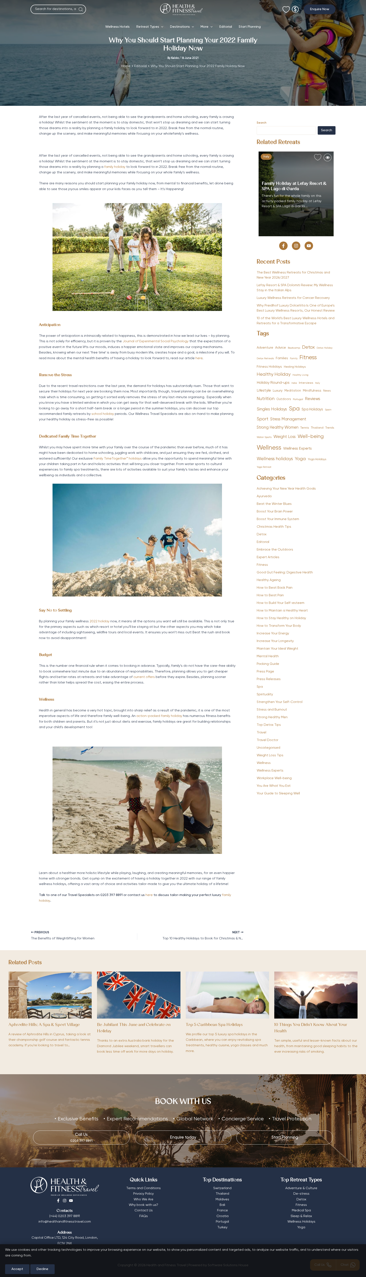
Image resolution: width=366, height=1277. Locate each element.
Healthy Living (300, 375)
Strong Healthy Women (277, 427)
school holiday (103, 414)
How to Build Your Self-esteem (280, 603)
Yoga (300, 459)
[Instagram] (65, 1200)
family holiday (114, 167)
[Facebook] (58, 1200)
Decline (42, 1269)
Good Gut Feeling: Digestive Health (285, 572)
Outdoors (283, 399)
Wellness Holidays (301, 1221)
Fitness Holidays (269, 367)
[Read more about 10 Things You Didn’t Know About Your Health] (316, 995)
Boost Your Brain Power (275, 511)
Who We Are (143, 1199)
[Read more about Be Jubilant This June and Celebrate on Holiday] (138, 995)
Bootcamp (294, 348)
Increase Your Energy (273, 633)
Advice (280, 347)
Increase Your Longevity (275, 641)
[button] (320, 9)
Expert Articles (268, 557)
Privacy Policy (143, 1194)
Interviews (306, 382)
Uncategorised (268, 748)
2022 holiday (100, 621)
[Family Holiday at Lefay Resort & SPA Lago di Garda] (296, 193)
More (204, 27)
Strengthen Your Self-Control (279, 702)
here (198, 358)
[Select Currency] (295, 7)
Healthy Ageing (269, 580)
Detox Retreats (265, 359)
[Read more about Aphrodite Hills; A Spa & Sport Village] (50, 995)
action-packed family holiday (159, 716)
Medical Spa (301, 1210)
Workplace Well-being (274, 778)
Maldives (222, 1199)
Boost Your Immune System (278, 519)
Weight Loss (284, 437)
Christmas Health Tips (274, 527)
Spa (294, 409)
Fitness (308, 357)
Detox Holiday (325, 348)
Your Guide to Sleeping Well (278, 793)
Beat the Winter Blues (274, 504)
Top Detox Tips (269, 725)
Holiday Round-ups (273, 383)
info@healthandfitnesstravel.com (65, 1221)
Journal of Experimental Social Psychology (156, 341)
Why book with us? (143, 1205)
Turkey (222, 1227)
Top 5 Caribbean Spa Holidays (214, 1025)
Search (261, 122)
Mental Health (268, 656)
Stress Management (288, 419)
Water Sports (264, 437)
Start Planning (250, 27)
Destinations (180, 27)
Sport (262, 419)
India (294, 383)
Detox (308, 347)
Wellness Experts (297, 448)
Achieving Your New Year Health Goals (286, 488)
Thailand (317, 427)
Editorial (225, 27)
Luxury (278, 390)
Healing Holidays (295, 366)
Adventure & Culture (301, 1188)
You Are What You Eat (274, 786)
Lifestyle (264, 390)
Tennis (304, 427)
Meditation (292, 390)
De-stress (301, 1194)
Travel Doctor (267, 740)
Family (294, 358)
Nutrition (265, 399)
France (222, 1210)
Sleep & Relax (301, 1216)
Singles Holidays (272, 409)
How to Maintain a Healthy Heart (282, 610)
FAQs (143, 1216)
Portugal (298, 399)
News (327, 390)
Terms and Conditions (143, 1188)
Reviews (312, 399)
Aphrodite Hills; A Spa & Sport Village (44, 1025)
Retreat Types (147, 27)
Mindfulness (312, 390)
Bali (222, 1205)
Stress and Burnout (272, 709)
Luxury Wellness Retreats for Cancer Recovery (294, 298)
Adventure (265, 347)
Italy (266, 156)
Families (282, 358)
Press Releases (269, 679)
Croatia (222, 1216)
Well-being (311, 436)
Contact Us (143, 1210)
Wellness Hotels (117, 27)
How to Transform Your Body (279, 626)
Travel (261, 732)
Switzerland (222, 1188)
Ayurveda (264, 496)
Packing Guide (268, 664)
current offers (144, 677)
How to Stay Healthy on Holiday (281, 618)
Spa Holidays (312, 409)
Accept (17, 1269)
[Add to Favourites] (317, 157)
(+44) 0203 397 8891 (64, 1216)
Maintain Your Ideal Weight (277, 648)
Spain (328, 410)
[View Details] (327, 157)
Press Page (265, 671)
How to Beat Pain (270, 595)
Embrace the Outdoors (275, 549)
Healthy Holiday (274, 374)
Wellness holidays (275, 459)
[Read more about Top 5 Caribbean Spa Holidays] (227, 995)
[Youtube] (71, 1200)
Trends (329, 428)
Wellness (269, 448)
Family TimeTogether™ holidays (118, 458)
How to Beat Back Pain (275, 587)
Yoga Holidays (317, 459)
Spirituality (265, 694)
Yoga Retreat (264, 467)
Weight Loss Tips (270, 755)
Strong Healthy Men (272, 717)
